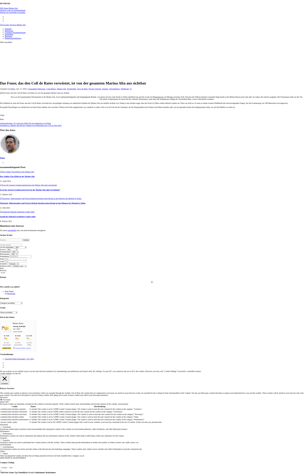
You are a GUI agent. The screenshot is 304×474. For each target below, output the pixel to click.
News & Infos (82, 89)
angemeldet (12, 230)
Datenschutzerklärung (13, 38)
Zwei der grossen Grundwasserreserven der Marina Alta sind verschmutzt (30, 190)
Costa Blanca (51, 89)
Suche (3, 273)
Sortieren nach (5, 266)
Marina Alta (61, 89)
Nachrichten (71, 89)
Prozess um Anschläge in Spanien (12, 13)
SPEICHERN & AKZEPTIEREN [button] (13, 458)
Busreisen (8, 36)
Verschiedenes (114, 89)
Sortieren (3, 264)
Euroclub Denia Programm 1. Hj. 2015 (19, 359)
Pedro (12, 89)
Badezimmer (5, 254)
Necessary (7, 400)
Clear (11, 468)
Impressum (9, 31)
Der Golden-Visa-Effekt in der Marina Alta (17, 176)
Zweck (2, 250)
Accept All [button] (16, 373)
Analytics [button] (3, 438)
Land (2, 261)
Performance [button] (5, 431)
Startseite (8, 29)
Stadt (2, 259)
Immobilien (9, 35)
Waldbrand (125, 89)
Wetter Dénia (18, 323)
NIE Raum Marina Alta (9, 8)
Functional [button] (4, 425)
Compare (4, 468)
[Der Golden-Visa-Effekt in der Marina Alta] (17, 172)
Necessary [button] (4, 397)
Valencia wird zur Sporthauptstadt (12, 10)
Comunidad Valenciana (36, 89)
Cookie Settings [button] (6, 373)
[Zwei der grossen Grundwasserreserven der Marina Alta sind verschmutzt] (28, 185)
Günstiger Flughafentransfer (15, 33)
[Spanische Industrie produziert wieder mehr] (17, 212)
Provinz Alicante (95, 89)
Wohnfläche (4, 256)
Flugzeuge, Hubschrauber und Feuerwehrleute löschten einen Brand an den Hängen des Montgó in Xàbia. (43, 203)
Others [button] (2, 451)
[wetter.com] (6, 349)
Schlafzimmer (5, 252)
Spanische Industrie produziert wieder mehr (18, 217)
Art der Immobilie (6, 247)
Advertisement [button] (5, 445)
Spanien (105, 89)
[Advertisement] (152, 62)
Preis (2, 268)
